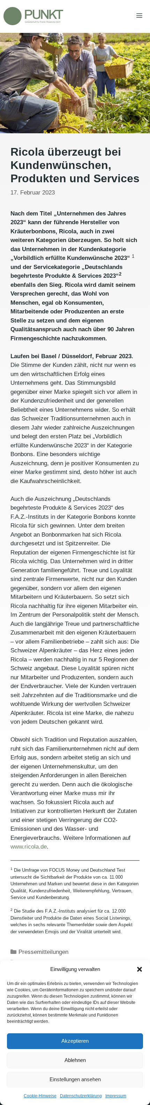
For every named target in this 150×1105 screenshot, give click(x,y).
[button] (139, 969)
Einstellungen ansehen (75, 1079)
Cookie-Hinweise (40, 1095)
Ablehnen (75, 1060)
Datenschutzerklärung (81, 1095)
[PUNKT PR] (33, 16)
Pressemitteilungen (43, 952)
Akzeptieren (75, 1041)
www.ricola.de (28, 846)
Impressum (115, 1095)
